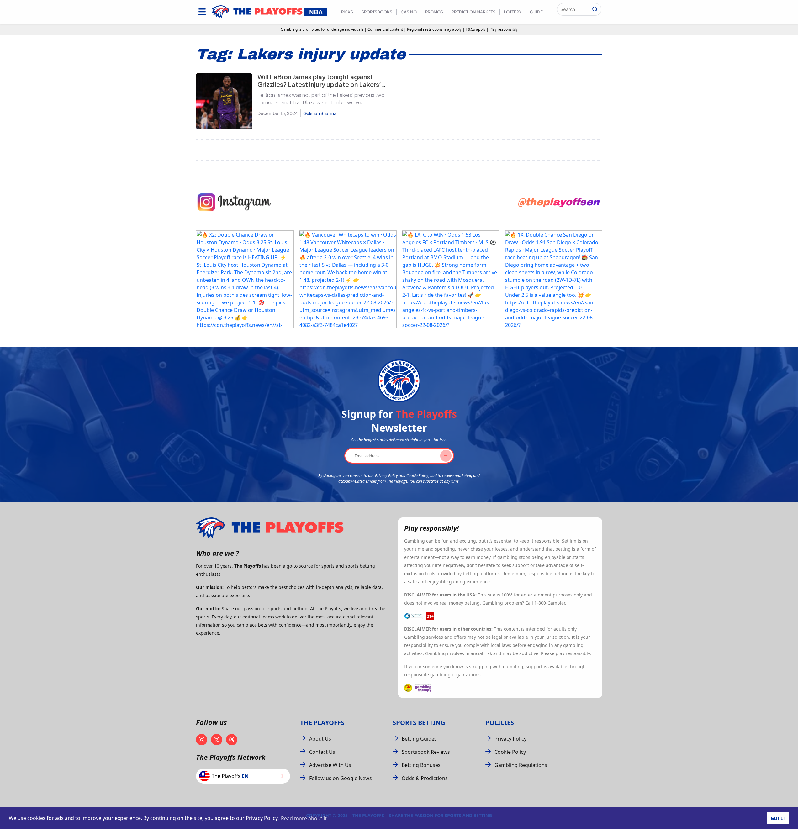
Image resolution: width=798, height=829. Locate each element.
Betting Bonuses (421, 765)
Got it (778, 818)
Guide (536, 11)
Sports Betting (419, 722)
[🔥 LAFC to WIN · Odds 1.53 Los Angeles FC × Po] (450, 279)
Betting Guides (419, 738)
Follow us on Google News (340, 778)
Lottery (512, 11)
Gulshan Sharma (319, 113)
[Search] (595, 9)
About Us (320, 738)
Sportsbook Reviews (426, 751)
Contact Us (322, 751)
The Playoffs (322, 722)
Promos (434, 11)
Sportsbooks (377, 11)
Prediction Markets (473, 11)
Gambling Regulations (520, 765)
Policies (499, 722)
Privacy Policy (510, 738)
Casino (409, 11)
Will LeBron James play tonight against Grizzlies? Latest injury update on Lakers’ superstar (319, 84)
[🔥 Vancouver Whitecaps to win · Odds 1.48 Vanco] (348, 279)
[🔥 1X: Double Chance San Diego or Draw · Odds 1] (553, 279)
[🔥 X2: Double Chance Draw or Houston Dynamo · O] (245, 279)
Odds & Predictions (425, 778)
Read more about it (304, 818)
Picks (347, 11)
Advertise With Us (330, 765)
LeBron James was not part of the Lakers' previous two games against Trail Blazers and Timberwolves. (321, 99)
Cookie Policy (510, 751)
